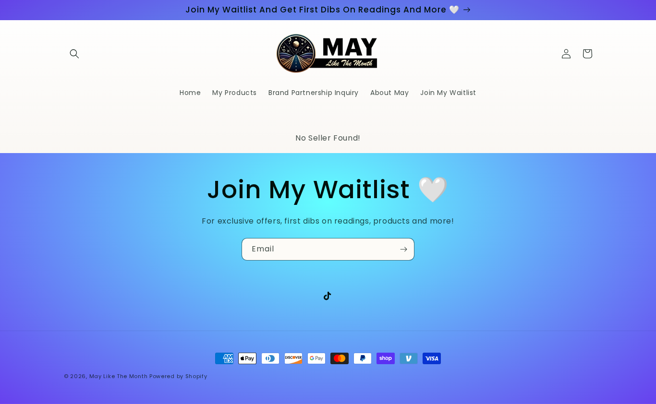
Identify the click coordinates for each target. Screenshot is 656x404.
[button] (74, 53)
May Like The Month (118, 376)
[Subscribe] (403, 249)
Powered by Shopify (178, 376)
